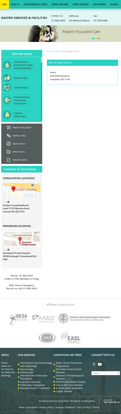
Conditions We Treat (67, 355)
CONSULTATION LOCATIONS (19, 178)
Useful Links (19, 135)
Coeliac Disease (64, 391)
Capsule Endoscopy (30, 381)
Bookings (114, 4)
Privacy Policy (46, 407)
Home (4, 4)
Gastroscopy (26, 369)
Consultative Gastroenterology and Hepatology (36, 364)
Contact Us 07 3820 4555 (58, 18)
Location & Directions (19, 169)
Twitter (94, 364)
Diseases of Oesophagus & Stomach (70, 377)
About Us (15, 4)
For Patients (7, 369)
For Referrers (99, 4)
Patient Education (80, 4)
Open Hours (19, 143)
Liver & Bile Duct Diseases (69, 384)
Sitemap (59, 407)
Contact (57, 51)
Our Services (22, 54)
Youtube (99, 364)
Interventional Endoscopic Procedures (34, 377)
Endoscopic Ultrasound (32, 384)
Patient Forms (20, 159)
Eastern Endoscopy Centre (35, 4)
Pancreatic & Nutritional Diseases (68, 371)
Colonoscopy (26, 372)
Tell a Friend (83, 407)
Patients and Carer (60, 4)
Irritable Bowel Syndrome (69, 388)
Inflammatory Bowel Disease (71, 381)
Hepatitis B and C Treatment (35, 388)
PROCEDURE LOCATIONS (17, 226)
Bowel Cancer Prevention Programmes (69, 364)
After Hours (19, 151)
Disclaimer (32, 407)
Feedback (70, 407)
